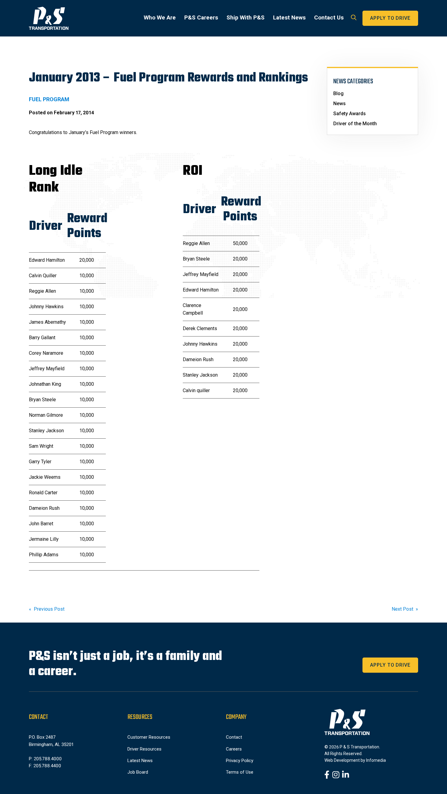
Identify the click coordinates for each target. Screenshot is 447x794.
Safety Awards (349, 113)
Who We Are (160, 17)
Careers (234, 749)
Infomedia (376, 760)
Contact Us (329, 17)
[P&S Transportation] (48, 18)
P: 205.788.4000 (45, 758)
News (339, 103)
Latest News (289, 17)
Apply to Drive (390, 18)
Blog (338, 93)
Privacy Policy (239, 760)
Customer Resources (148, 737)
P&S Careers (201, 17)
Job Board (137, 772)
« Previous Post (46, 609)
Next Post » (405, 609)
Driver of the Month (355, 123)
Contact (234, 737)
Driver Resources (144, 749)
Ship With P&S (246, 17)
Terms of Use (239, 772)
